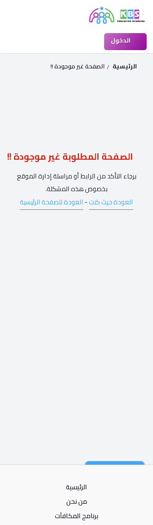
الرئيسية (124, 66)
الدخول (121, 40)
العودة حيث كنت (111, 202)
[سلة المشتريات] (89, 41)
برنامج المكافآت (76, 516)
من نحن (76, 502)
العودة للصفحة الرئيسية (51, 202)
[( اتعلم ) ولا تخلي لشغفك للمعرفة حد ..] (117, 15)
